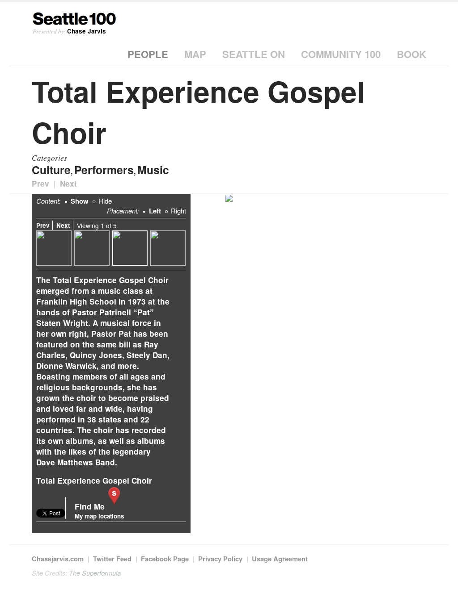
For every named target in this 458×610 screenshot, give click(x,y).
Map (195, 54)
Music (153, 170)
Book (411, 54)
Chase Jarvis (86, 31)
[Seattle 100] (76, 19)
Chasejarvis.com (58, 559)
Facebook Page (165, 559)
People (147, 54)
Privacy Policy (220, 559)
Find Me (99, 510)
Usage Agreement (280, 559)
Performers (104, 170)
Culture (51, 170)
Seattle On (253, 54)
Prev (40, 183)
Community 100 (341, 54)
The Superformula (95, 572)
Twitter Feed (112, 559)
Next (68, 183)
